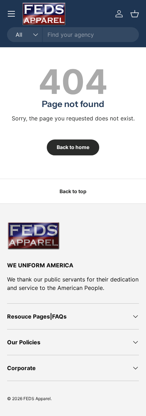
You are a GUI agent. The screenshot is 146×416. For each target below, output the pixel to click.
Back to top (73, 191)
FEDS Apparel (37, 398)
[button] (134, 14)
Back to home (73, 147)
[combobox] (73, 34)
